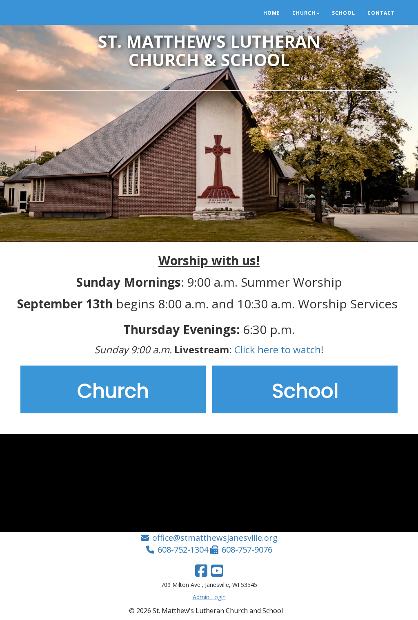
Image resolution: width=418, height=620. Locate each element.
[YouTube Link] (217, 570)
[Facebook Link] (201, 570)
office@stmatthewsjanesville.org (215, 537)
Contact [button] (381, 12)
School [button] (343, 12)
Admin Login (209, 597)
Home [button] (271, 12)
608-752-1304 (183, 549)
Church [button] (304, 12)
